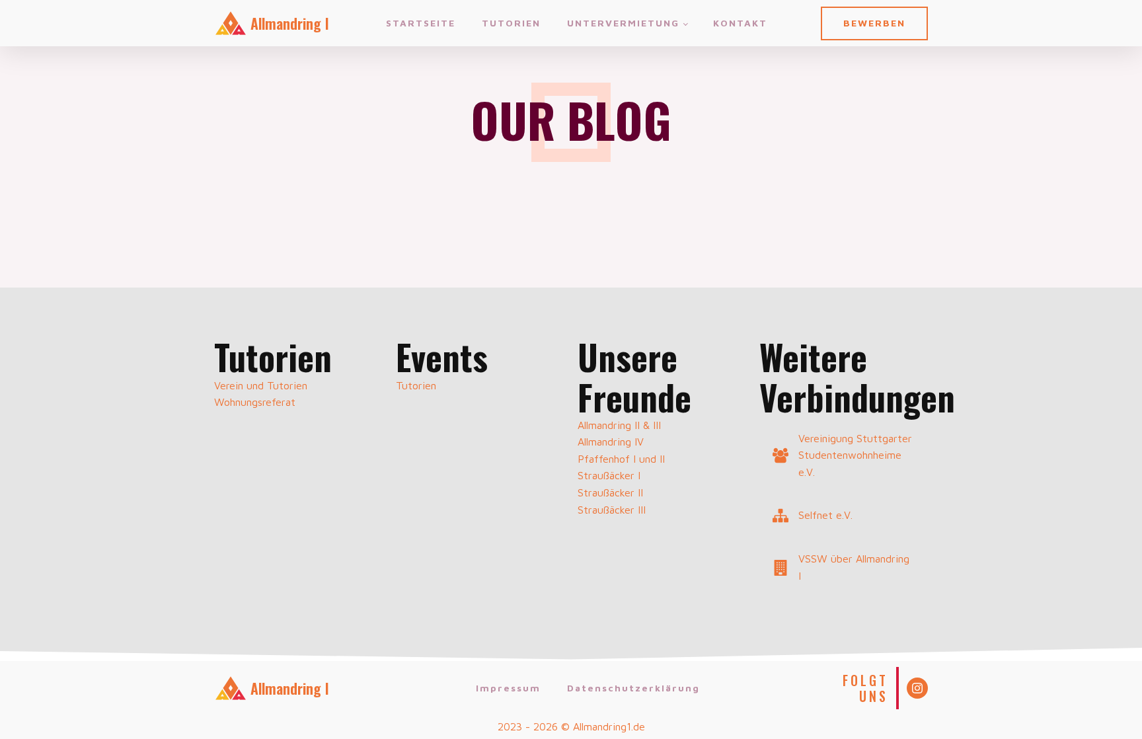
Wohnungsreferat (254, 402)
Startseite (420, 22)
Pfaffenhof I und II (621, 459)
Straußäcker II (610, 492)
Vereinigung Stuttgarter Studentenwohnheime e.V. (855, 455)
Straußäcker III (612, 510)
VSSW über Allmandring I (853, 567)
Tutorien (511, 22)
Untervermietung (623, 22)
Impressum (508, 687)
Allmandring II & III (619, 425)
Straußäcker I (609, 475)
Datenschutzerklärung (633, 687)
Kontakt (740, 22)
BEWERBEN (874, 22)
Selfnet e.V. (825, 515)
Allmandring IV (611, 441)
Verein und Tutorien (260, 385)
